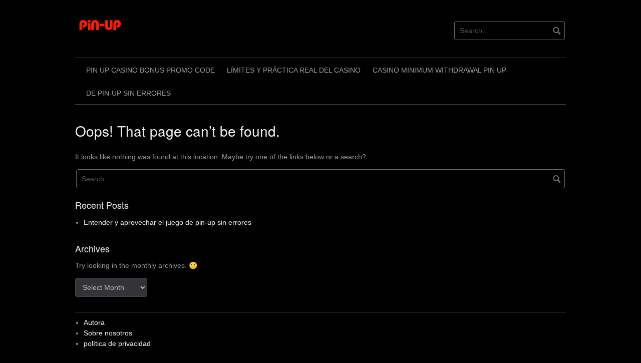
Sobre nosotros (108, 333)
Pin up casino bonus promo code (150, 70)
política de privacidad (117, 343)
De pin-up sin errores (128, 93)
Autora (94, 322)
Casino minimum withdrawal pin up (439, 70)
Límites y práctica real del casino (294, 70)
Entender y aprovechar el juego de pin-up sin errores (167, 222)
